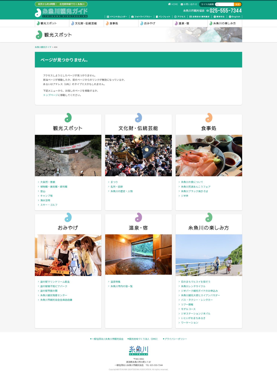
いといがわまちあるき (193, 318)
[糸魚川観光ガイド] (61, 13)
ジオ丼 (184, 195)
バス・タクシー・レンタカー (197, 299)
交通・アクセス (179, 16)
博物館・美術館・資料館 (53, 186)
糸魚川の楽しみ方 (225, 23)
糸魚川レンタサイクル (193, 286)
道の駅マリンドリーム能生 (55, 281)
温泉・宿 (190, 23)
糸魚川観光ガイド (43, 46)
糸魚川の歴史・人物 (122, 191)
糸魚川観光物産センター (53, 295)
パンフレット (163, 16)
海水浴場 (45, 200)
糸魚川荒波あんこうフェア (195, 186)
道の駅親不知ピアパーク (53, 286)
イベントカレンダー (117, 16)
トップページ (50, 95)
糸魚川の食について (192, 182)
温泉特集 (115, 281)
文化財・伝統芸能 (86, 23)
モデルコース (188, 309)
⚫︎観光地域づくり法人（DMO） (143, 339)
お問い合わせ (190, 4)
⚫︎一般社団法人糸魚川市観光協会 (106, 339)
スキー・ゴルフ (48, 204)
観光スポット (52, 23)
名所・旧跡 (117, 186)
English (234, 16)
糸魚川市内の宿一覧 (122, 286)
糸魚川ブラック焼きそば (194, 191)
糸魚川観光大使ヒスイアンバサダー (200, 295)
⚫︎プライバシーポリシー (175, 339)
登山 (42, 191)
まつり (114, 182)
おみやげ (155, 23)
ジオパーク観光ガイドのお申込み (199, 290)
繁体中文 (219, 16)
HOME (174, 4)
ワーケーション (189, 322)
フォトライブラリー (141, 16)
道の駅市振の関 (48, 290)
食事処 (121, 23)
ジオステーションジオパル (195, 313)
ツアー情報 (187, 304)
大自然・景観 (47, 182)
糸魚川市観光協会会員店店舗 (56, 299)
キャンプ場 (46, 195)
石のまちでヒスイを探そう (195, 281)
